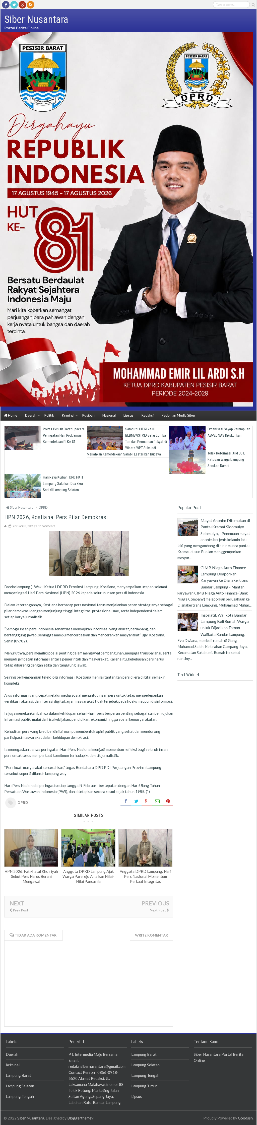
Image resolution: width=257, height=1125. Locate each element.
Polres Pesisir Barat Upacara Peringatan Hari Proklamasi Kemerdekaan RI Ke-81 (64, 435)
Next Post (158, 910)
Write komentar (151, 935)
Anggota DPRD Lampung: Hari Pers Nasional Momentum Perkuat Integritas (145, 876)
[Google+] (22, 5)
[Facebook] (6, 5)
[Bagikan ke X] (136, 801)
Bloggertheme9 (80, 1118)
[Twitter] (14, 5)
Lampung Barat (18, 1075)
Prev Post (20, 910)
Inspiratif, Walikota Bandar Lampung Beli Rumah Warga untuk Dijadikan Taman (225, 621)
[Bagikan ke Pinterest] (168, 801)
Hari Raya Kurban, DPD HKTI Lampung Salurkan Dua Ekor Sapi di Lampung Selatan (63, 483)
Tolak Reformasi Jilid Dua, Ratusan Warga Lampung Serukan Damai (226, 459)
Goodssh (245, 1118)
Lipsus (136, 1096)
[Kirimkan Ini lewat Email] (157, 801)
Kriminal (13, 1065)
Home (12, 415)
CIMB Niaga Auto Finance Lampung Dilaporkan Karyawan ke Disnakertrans (224, 573)
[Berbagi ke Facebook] (125, 801)
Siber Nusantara (30, 1118)
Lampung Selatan (20, 1086)
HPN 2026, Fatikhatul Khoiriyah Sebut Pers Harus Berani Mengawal (31, 876)
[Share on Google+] (147, 801)
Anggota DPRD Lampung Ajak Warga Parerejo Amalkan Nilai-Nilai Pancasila (88, 876)
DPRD (23, 802)
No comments (46, 525)
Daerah (12, 1054)
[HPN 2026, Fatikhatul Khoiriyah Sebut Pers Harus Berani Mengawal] (31, 865)
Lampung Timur (144, 1086)
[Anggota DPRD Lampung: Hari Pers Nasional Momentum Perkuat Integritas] (145, 865)
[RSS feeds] (30, 5)
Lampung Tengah (20, 1096)
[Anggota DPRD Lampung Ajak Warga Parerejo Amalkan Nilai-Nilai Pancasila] (88, 865)
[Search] (253, 5)
